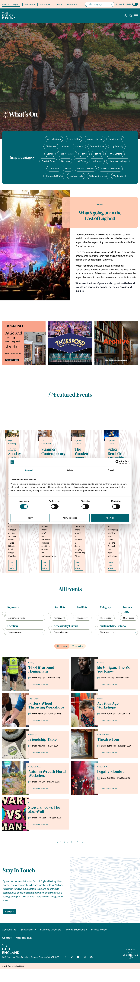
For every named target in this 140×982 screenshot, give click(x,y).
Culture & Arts (97, 146)
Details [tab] (70, 470)
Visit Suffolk (45, 4)
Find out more (11, 565)
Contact (6, 937)
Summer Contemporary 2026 (53, 453)
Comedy (79, 146)
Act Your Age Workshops (108, 705)
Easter (50, 153)
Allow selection (70, 518)
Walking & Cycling (98, 176)
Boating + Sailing (94, 139)
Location (12, 626)
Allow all (110, 518)
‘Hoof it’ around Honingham (41, 669)
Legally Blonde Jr (111, 771)
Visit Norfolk (30, 4)
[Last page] (82, 842)
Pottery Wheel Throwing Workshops (46, 705)
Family (84, 153)
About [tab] (111, 470)
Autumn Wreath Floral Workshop (47, 773)
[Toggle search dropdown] (130, 15)
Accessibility (9, 929)
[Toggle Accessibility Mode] (135, 4)
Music (68, 168)
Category (105, 607)
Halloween (97, 161)
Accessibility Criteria (66, 626)
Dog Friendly (116, 146)
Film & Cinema (115, 153)
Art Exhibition (54, 139)
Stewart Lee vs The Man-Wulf (44, 809)
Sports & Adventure (110, 168)
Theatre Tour (108, 739)
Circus (65, 146)
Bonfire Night (115, 139)
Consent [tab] (29, 470)
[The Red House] (116, 343)
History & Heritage (118, 161)
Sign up (8, 911)
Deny (29, 518)
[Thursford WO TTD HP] (70, 343)
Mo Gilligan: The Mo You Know (113, 669)
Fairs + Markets (67, 153)
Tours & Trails (76, 176)
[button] (136, 15)
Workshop (118, 176)
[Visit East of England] (8, 15)
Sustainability (28, 929)
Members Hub (24, 937)
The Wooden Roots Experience (84, 456)
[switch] (55, 506)
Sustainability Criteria (113, 626)
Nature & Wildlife (85, 168)
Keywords (13, 607)
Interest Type (128, 609)
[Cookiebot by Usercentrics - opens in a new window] (117, 462)
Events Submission (76, 929)
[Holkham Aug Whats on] (24, 343)
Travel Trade (71, 4)
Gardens (65, 161)
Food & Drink (48, 161)
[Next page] (77, 842)
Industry (58, 4)
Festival (97, 153)
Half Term (81, 161)
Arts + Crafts (73, 139)
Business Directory (50, 929)
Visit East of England (11, 4)
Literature (54, 168)
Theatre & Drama (54, 176)
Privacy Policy (99, 929)
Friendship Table (42, 739)
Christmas (51, 146)
